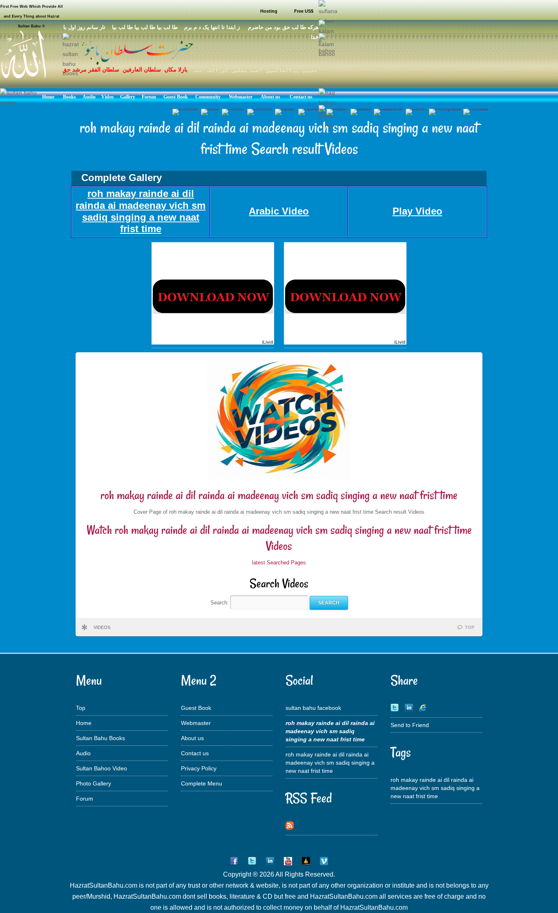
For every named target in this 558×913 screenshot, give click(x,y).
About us (192, 738)
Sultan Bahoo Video (101, 768)
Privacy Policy (199, 768)
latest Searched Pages (279, 562)
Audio (83, 753)
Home (84, 723)
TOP (469, 627)
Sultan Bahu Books (100, 738)
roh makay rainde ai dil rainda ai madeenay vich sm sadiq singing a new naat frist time (279, 495)
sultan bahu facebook (313, 708)
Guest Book (196, 708)
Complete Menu (201, 783)
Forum (84, 798)
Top (80, 708)
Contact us (195, 753)
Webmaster (196, 723)
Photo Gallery (93, 783)
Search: (220, 603)
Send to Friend (410, 725)
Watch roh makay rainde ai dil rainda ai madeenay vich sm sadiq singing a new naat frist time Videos (279, 538)
